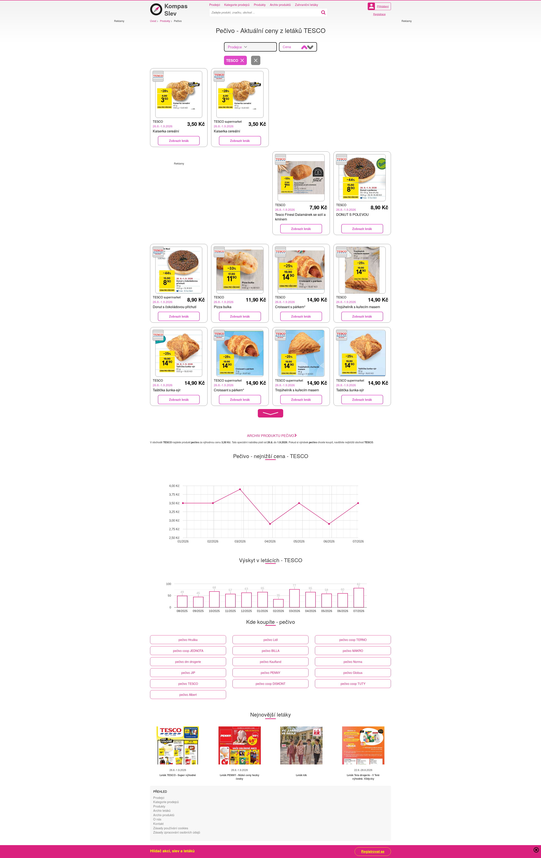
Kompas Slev (176, 9)
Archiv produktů (280, 5)
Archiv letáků (162, 810)
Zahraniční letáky (306, 5)
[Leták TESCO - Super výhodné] (178, 745)
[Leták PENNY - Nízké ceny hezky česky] (240, 745)
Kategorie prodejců (237, 5)
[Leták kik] (301, 745)
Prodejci (214, 5)
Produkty (260, 5)
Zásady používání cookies (170, 828)
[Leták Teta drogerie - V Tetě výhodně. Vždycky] (363, 745)
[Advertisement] (126, 86)
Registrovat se (372, 851)
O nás (157, 819)
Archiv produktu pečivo (270, 435)
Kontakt (158, 823)
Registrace (379, 14)
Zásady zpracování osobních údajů (176, 832)
